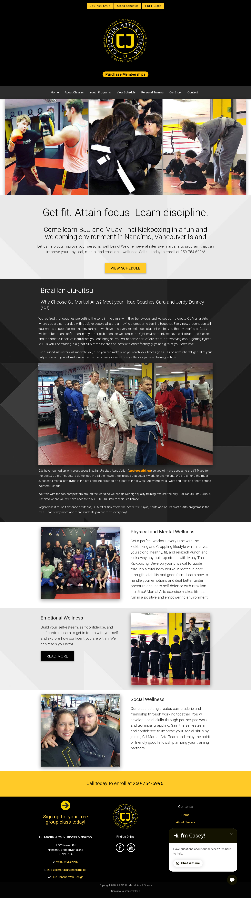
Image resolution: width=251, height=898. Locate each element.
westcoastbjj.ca (140, 470)
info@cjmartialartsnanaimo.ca (66, 870)
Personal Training (152, 92)
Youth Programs (100, 92)
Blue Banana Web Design (67, 877)
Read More (57, 656)
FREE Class (153, 6)
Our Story (175, 92)
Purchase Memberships (125, 74)
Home (55, 92)
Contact (192, 92)
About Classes (74, 92)
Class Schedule (127, 6)
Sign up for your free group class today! (65, 819)
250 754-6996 (100, 6)
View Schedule (126, 92)
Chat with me (190, 863)
